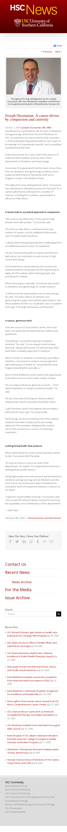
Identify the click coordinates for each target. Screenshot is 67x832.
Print (59, 45)
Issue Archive (17, 597)
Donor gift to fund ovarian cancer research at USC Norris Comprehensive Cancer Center (33, 703)
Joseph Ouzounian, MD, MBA (36, 127)
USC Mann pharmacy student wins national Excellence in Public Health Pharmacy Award (30, 655)
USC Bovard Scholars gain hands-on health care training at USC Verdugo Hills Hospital (32, 634)
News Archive (22, 582)
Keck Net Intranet (52, 518)
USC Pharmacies (13, 808)
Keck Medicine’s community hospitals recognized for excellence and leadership (32, 692)
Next (57, 51)
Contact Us (15, 564)
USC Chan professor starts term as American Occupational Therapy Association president (30, 713)
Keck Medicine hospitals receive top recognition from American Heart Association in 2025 (32, 679)
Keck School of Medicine (17, 789)
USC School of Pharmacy (18, 793)
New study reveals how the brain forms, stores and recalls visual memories (31, 668)
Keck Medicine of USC (16, 785)
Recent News (17, 572)
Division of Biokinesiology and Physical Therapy (30, 804)
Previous (47, 51)
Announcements (35, 518)
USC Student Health (15, 811)
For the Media (18, 589)
